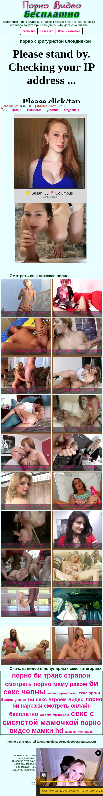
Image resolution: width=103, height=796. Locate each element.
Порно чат (46, 31)
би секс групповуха (79, 732)
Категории (29, 31)
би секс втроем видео (56, 699)
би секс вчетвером (54, 715)
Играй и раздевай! (69, 31)
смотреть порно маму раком (46, 684)
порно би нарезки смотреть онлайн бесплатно (56, 706)
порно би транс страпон (51, 675)
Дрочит (52, 110)
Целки (16, 110)
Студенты (71, 110)
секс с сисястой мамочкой (48, 718)
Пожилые (34, 110)
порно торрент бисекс (62, 693)
